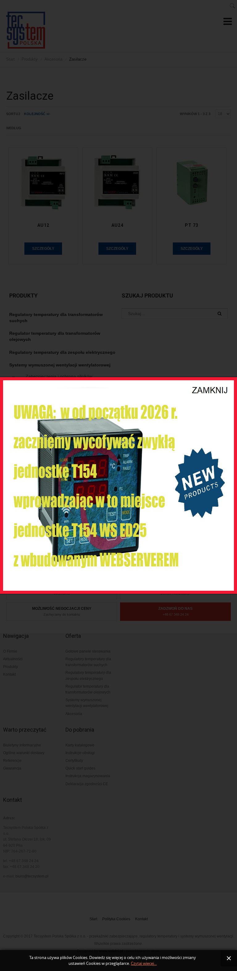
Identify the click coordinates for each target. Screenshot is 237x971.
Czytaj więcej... (144, 963)
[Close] (210, 386)
